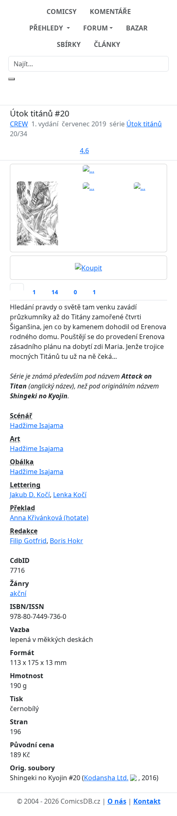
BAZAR (137, 28)
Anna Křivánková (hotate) (49, 517)
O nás (116, 801)
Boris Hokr (66, 540)
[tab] (17, 287)
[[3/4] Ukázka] (88, 186)
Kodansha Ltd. (106, 777)
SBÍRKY (69, 44)
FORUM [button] (95, 28)
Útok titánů (144, 123)
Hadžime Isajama (36, 425)
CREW (19, 123)
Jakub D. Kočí (30, 494)
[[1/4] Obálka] (88, 169)
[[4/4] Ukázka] (139, 186)
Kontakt (147, 801)
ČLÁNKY (107, 44)
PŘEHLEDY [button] (47, 28)
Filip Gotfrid (28, 540)
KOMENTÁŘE (110, 11)
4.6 (84, 150)
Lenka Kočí (69, 494)
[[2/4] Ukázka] (37, 212)
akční (18, 593)
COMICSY (62, 11)
